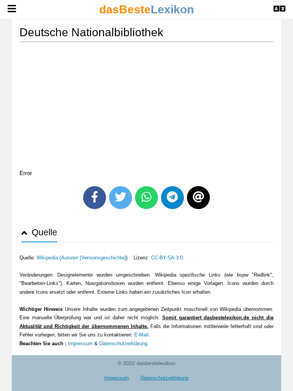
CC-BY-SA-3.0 (167, 258)
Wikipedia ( (49, 258)
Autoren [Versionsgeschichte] (93, 258)
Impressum (80, 343)
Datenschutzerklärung (123, 343)
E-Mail (141, 335)
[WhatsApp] (146, 197)
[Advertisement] (146, 107)
